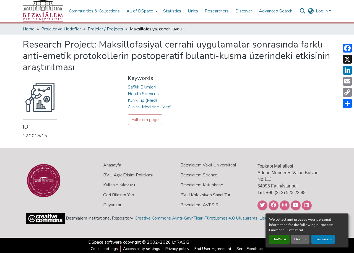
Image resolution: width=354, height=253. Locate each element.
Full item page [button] (145, 120)
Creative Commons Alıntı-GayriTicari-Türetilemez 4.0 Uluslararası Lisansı (203, 218)
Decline (300, 239)
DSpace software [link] (105, 242)
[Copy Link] (347, 92)
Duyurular (112, 205)
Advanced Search (275, 11)
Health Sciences (143, 94)
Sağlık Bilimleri (142, 87)
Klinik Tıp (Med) (142, 100)
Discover (243, 11)
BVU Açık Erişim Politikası (128, 175)
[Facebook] (347, 48)
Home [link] (29, 29)
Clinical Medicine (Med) (150, 107)
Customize (323, 239)
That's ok (279, 239)
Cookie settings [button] (104, 248)
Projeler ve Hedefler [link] (61, 29)
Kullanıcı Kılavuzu (119, 185)
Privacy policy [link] (177, 248)
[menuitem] (141, 11)
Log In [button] (322, 11)
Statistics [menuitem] (172, 11)
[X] (347, 59)
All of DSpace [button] (139, 11)
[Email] (347, 81)
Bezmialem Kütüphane (201, 185)
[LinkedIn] (347, 70)
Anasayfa (112, 165)
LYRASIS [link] (180, 242)
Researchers (217, 11)
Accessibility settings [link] (141, 248)
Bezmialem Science (198, 175)
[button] (43, 11)
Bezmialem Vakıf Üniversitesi (208, 165)
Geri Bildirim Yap (118, 195)
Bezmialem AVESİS (199, 205)
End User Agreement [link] (212, 248)
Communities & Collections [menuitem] (94, 11)
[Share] (347, 103)
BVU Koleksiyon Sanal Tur (205, 195)
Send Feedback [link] (250, 248)
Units (193, 11)
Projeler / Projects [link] (105, 29)
